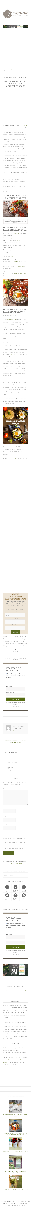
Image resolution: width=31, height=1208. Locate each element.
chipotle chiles (20, 266)
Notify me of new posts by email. (14, 848)
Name (5, 808)
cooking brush (13, 354)
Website (5, 825)
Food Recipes (12, 77)
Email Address (10, 692)
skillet (12, 371)
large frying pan (11, 319)
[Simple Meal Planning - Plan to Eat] (15, 27)
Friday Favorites (11, 760)
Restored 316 (26, 1201)
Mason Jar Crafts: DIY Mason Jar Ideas (15, 1189)
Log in (23, 1205)
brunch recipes (13, 458)
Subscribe (15, 699)
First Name (15, 625)
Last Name (15, 618)
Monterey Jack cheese (20, 273)
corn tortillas (12, 271)
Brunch (6, 77)
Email (5, 816)
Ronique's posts (17, 731)
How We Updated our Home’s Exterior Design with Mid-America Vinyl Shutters (15, 1171)
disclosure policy (12, 1059)
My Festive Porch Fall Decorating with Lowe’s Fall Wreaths (15, 1134)
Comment (6, 789)
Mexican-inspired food (15, 137)
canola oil (13, 256)
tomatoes (16, 233)
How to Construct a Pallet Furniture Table (15, 1115)
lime (16, 242)
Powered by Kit (15, 706)
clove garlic (7, 250)
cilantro (19, 240)
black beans (16, 261)
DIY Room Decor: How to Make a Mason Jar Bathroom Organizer (15, 1152)
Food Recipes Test (22, 77)
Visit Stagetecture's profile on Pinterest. (14, 991)
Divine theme (16, 1201)
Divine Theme (18, 1203)
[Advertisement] (15, 52)
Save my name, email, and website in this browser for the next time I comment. (15, 837)
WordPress (17, 1205)
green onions (15, 238)
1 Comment (15, 651)
